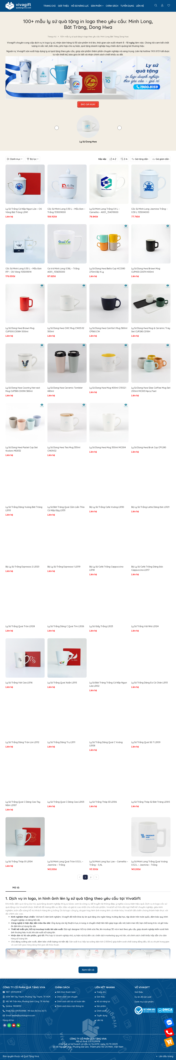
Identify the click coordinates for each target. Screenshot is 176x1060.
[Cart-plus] (169, 1042)
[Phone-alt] (169, 1032)
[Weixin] (18, 1025)
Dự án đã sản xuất (143, 997)
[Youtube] (14, 1025)
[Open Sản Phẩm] (103, 5)
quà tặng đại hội (27, 903)
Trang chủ (52, 36)
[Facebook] (5, 1025)
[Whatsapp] (9, 1025)
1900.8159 (156, 51)
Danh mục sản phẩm (144, 1002)
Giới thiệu (139, 992)
